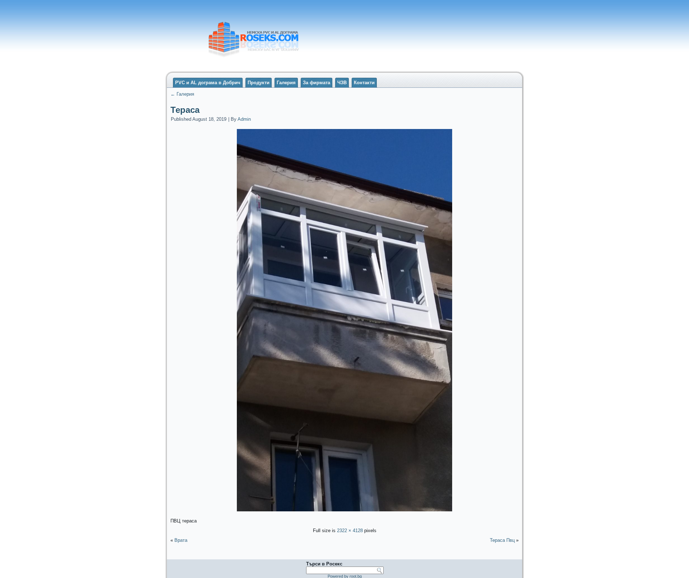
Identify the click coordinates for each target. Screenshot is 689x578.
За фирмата (316, 82)
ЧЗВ (342, 82)
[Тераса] (344, 512)
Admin (244, 119)
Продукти (258, 82)
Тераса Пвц (502, 540)
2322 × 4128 (350, 530)
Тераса (185, 110)
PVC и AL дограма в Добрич (207, 82)
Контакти (364, 82)
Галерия (286, 82)
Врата (180, 540)
